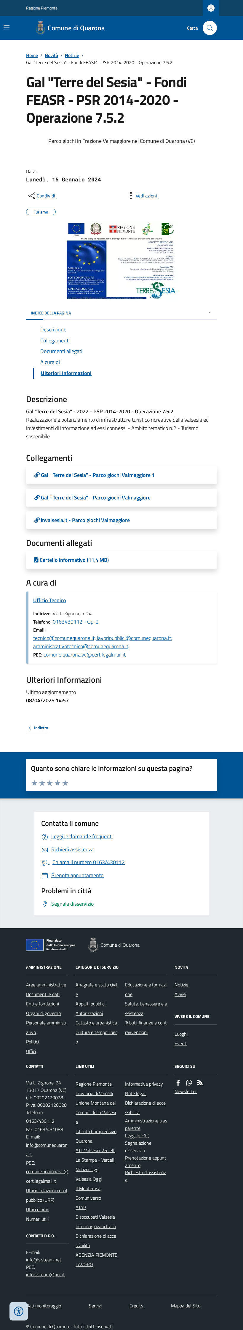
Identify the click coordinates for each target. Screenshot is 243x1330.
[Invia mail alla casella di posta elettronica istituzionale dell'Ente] (47, 1149)
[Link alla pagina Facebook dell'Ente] (178, 1083)
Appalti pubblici (90, 1003)
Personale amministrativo (46, 1027)
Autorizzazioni (89, 1013)
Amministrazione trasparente (146, 1124)
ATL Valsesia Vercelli (95, 1150)
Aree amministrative (46, 984)
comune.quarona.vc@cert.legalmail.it (85, 655)
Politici (32, 1041)
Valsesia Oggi (89, 1178)
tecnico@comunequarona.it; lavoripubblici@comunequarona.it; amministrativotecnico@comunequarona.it (102, 642)
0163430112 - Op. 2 (76, 622)
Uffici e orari (37, 1209)
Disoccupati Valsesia (95, 1216)
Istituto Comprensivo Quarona (96, 1136)
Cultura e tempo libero (96, 1037)
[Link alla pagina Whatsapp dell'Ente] (189, 1083)
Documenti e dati (43, 994)
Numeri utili (37, 1219)
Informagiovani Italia (96, 1226)
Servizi (95, 1305)
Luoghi (181, 1034)
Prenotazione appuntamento (145, 1161)
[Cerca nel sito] (207, 28)
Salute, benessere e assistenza (146, 1008)
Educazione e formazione (146, 989)
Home (32, 55)
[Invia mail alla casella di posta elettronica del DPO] (43, 1259)
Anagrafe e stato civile (96, 989)
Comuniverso (88, 1197)
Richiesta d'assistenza (145, 1176)
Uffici (31, 1051)
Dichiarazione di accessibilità (96, 1240)
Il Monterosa (88, 1188)
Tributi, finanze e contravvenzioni (146, 1027)
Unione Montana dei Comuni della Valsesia (96, 1112)
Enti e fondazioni (42, 1003)
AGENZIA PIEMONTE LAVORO (96, 1259)
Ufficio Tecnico (49, 600)
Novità (51, 55)
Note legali (135, 1093)
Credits (136, 1305)
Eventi (181, 1043)
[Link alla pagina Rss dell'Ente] (200, 1083)
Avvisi (180, 994)
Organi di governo (43, 1013)
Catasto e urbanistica (96, 1022)
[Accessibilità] (18, 1311)
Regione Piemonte (41, 8)
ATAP (81, 1207)
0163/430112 (40, 1121)
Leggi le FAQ (137, 1135)
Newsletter (186, 1091)
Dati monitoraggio (43, 1305)
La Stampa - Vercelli (95, 1159)
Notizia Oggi (87, 1169)
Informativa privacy (144, 1083)
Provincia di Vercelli (94, 1093)
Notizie (72, 55)
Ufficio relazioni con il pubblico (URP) (46, 1195)
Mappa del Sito (185, 1305)
